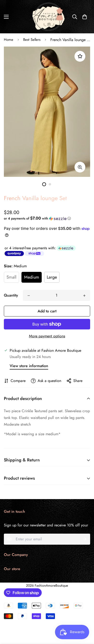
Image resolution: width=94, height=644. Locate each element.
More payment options (47, 336)
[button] (84, 16)
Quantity (11, 295)
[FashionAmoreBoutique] (47, 16)
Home (8, 39)
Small (11, 277)
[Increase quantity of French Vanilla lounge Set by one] (84, 295)
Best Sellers (31, 39)
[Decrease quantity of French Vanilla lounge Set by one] (28, 295)
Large (52, 277)
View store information (29, 366)
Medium (31, 277)
